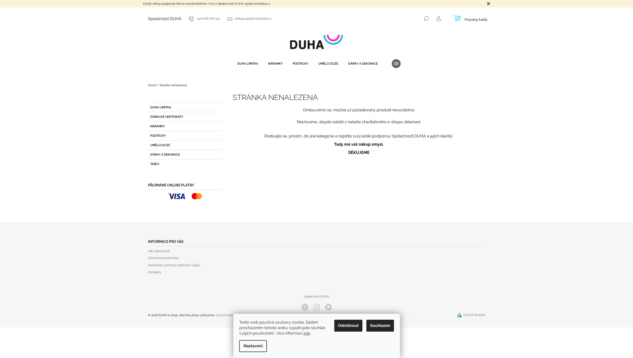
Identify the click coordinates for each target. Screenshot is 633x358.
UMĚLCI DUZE (160, 145)
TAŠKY (154, 164)
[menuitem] (247, 63)
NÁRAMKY (157, 126)
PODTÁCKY (158, 135)
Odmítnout (348, 325)
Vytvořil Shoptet (474, 315)
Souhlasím (380, 325)
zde (306, 333)
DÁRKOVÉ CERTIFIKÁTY (166, 117)
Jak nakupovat (159, 251)
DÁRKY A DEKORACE (165, 154)
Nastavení (253, 346)
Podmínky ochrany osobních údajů (174, 265)
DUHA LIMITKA (160, 107)
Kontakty (154, 272)
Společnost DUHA (164, 18)
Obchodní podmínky (163, 258)
